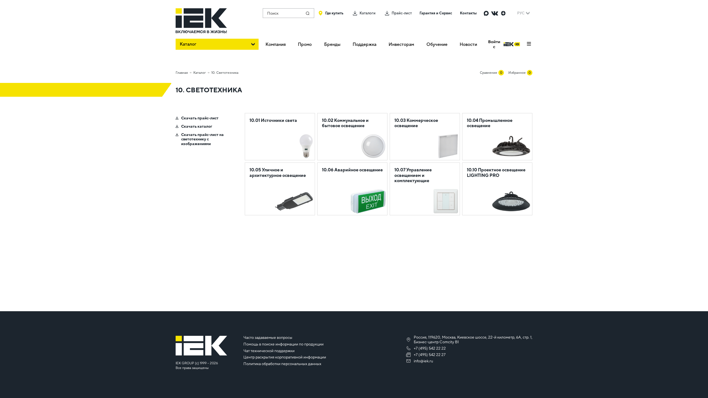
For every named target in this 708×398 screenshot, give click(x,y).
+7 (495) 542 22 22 (430, 348)
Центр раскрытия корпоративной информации (284, 357)
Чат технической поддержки (269, 351)
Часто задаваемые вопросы (267, 337)
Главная (182, 73)
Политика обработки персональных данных (282, 364)
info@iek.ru (423, 361)
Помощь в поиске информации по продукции (283, 344)
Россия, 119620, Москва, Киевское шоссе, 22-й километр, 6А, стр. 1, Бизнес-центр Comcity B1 (473, 339)
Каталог (199, 73)
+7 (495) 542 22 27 (430, 354)
